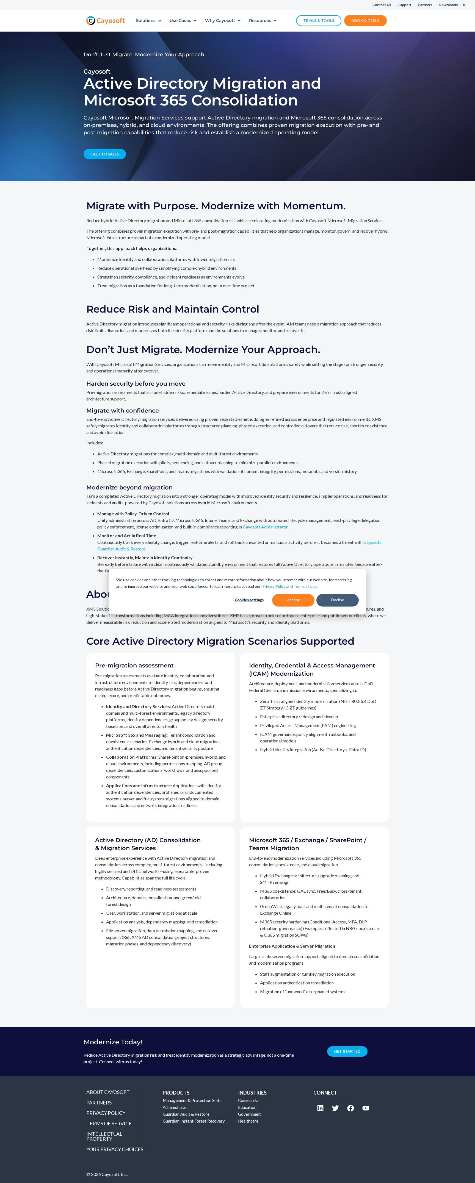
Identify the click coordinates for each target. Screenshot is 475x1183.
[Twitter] (335, 1108)
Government (249, 1114)
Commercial (248, 1100)
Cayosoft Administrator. (265, 526)
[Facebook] (350, 1108)
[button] (464, 5)
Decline (337, 600)
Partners (99, 1103)
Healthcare (248, 1120)
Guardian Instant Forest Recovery (194, 1120)
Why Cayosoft (220, 20)
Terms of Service (109, 1123)
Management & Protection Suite (192, 1100)
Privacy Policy (274, 586)
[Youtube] (365, 1108)
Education (247, 1107)
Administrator (175, 1107)
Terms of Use (305, 586)
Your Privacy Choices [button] (114, 1149)
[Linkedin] (320, 1108)
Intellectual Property (104, 1136)
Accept (293, 600)
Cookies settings (249, 600)
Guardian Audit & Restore (186, 1114)
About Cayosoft (108, 1092)
